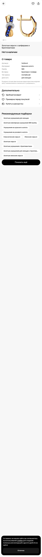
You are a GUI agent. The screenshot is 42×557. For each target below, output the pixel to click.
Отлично (21, 551)
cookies (20, 541)
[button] (21, 59)
